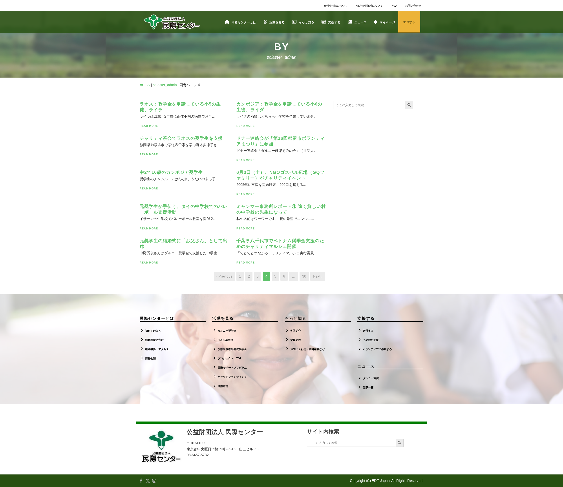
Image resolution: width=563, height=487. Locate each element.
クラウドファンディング (232, 376)
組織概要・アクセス (157, 349)
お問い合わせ (413, 5)
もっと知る (306, 22)
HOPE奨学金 (225, 340)
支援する (334, 22)
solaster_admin (165, 85)
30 (304, 276)
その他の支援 (371, 340)
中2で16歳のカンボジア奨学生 (171, 172)
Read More (149, 125)
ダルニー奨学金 (227, 330)
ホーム (145, 85)
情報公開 (150, 358)
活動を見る (277, 22)
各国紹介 (295, 330)
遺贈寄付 (223, 386)
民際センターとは (244, 22)
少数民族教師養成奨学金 (232, 349)
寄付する (368, 330)
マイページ (387, 22)
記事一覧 (368, 387)
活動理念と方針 (154, 340)
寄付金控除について (335, 5)
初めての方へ (153, 330)
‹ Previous (224, 276)
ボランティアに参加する (377, 349)
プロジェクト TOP (229, 358)
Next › (317, 276)
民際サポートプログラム (232, 367)
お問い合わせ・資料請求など (307, 349)
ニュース (360, 22)
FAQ (394, 5)
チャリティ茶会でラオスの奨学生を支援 (181, 138)
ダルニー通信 (371, 378)
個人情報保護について (369, 5)
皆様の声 (295, 340)
